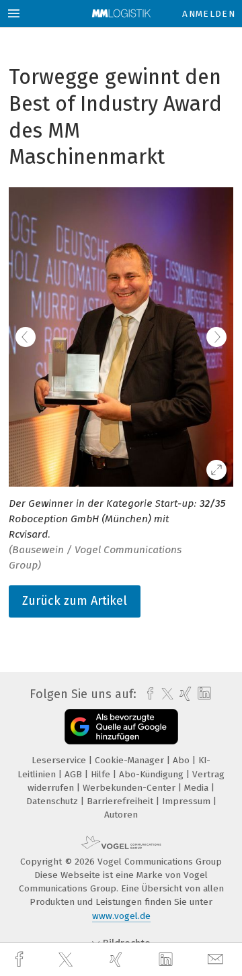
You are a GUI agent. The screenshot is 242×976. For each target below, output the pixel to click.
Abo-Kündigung (152, 774)
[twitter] (67, 959)
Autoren (121, 814)
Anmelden (208, 13)
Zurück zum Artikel (74, 600)
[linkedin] (167, 960)
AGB (75, 774)
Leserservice (60, 760)
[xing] (117, 959)
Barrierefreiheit (121, 801)
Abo (182, 760)
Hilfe (102, 774)
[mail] (217, 959)
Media (197, 787)
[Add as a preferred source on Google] (121, 726)
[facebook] (20, 959)
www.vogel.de (121, 916)
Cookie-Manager (131, 760)
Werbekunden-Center (130, 787)
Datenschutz (53, 801)
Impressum (187, 801)
